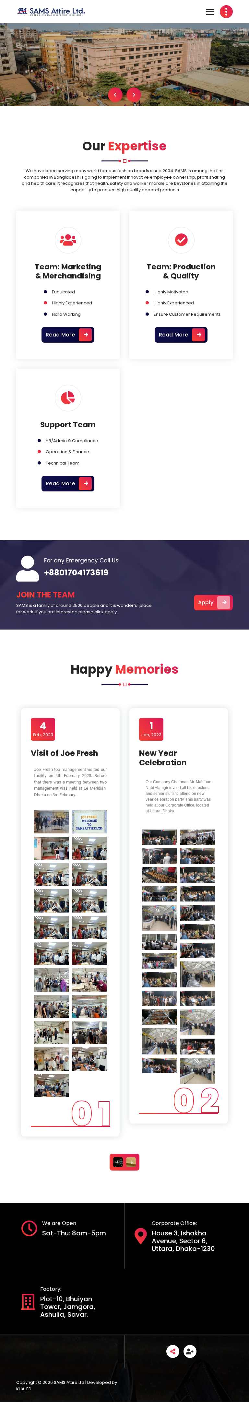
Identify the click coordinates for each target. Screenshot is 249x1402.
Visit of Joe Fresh (64, 753)
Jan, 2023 (151, 729)
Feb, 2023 (43, 729)
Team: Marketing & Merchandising (68, 271)
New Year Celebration (163, 758)
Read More (60, 334)
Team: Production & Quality (181, 271)
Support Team (68, 424)
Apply (206, 602)
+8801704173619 (76, 572)
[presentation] (123, 95)
